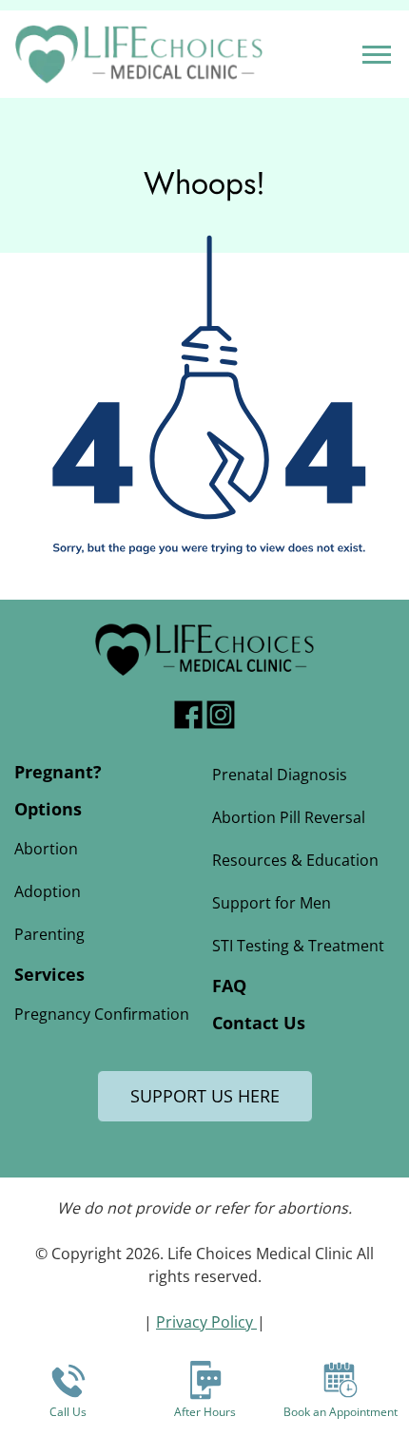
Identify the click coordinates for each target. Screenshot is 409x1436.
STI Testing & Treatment (298, 945)
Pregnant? (58, 771)
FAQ (229, 985)
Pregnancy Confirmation (101, 1014)
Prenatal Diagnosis (279, 774)
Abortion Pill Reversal (288, 817)
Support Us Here (205, 1095)
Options (48, 808)
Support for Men (271, 902)
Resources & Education (295, 860)
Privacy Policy (206, 1322)
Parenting (49, 934)
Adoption (47, 891)
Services (49, 974)
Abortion (46, 848)
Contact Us (258, 1022)
